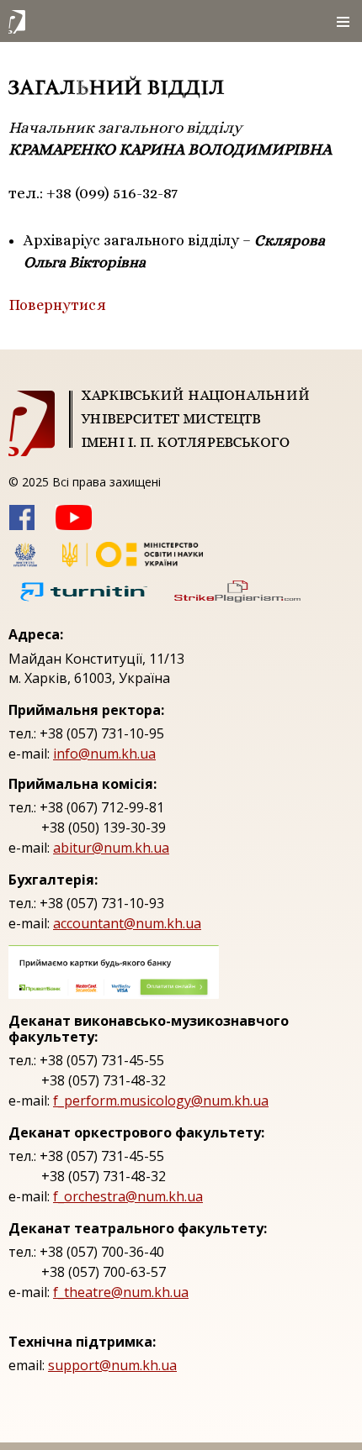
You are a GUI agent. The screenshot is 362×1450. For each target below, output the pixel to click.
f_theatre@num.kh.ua (121, 1292)
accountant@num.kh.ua (127, 923)
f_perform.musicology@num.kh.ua (161, 1100)
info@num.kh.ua (104, 753)
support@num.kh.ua (112, 1365)
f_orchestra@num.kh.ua (128, 1196)
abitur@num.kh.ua (111, 847)
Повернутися (57, 305)
